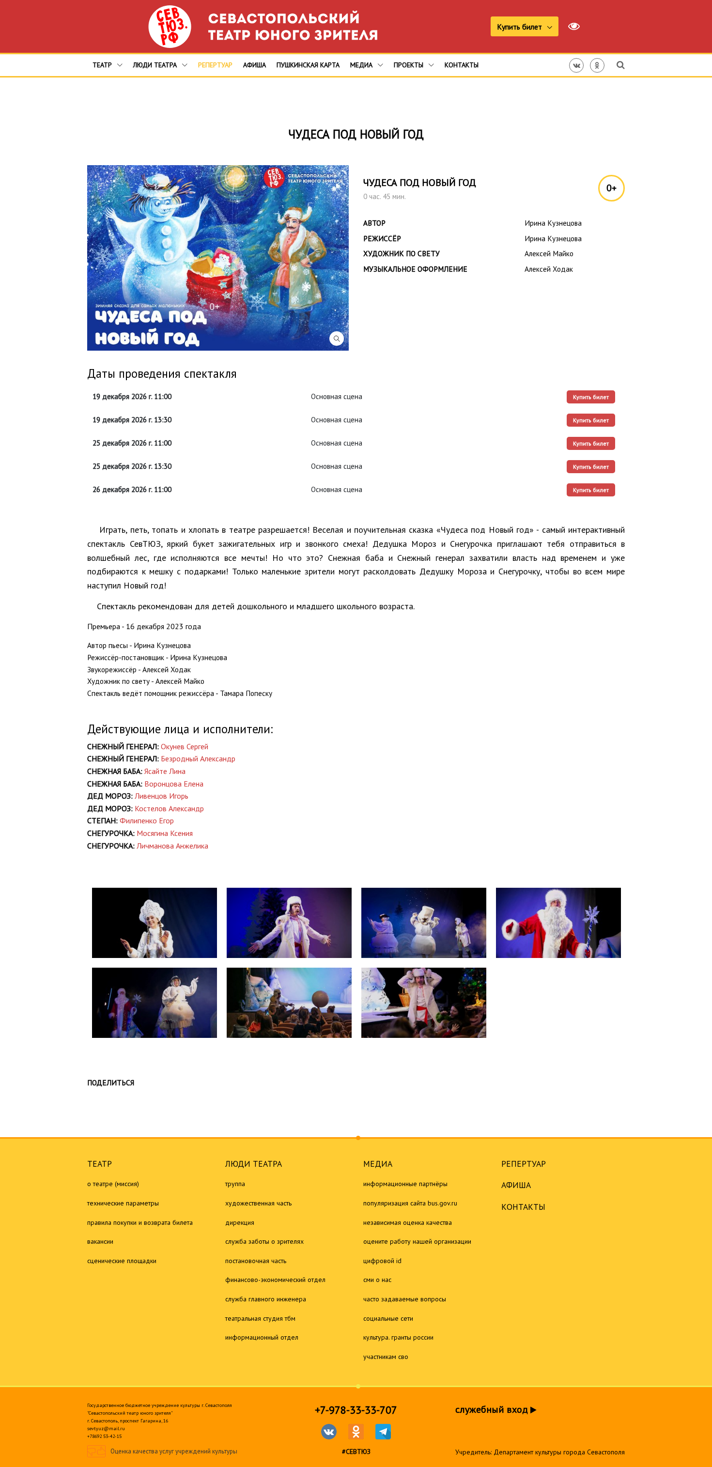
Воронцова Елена (173, 783)
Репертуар (215, 65)
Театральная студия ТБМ (260, 1318)
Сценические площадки (121, 1260)
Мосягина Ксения (165, 833)
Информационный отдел (261, 1337)
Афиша (254, 65)
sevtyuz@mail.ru (106, 1428)
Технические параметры (123, 1203)
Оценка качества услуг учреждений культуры (173, 1451)
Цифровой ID (382, 1260)
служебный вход (492, 1409)
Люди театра (156, 65)
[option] (154, 963)
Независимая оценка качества (407, 1222)
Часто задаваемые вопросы (404, 1299)
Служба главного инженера (265, 1299)
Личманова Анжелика (172, 845)
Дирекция (239, 1222)
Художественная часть (258, 1203)
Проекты (409, 65)
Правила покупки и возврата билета (140, 1222)
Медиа (362, 65)
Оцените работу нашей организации (417, 1241)
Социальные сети (388, 1318)
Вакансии (100, 1241)
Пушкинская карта (308, 65)
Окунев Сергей (184, 746)
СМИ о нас (377, 1279)
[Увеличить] (154, 923)
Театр (103, 65)
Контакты (462, 65)
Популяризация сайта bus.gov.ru (410, 1203)
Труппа (235, 1183)
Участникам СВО (385, 1356)
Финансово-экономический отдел (275, 1279)
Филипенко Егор (147, 820)
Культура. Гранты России (398, 1337)
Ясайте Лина (165, 771)
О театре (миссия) (113, 1183)
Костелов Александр (169, 808)
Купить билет (520, 26)
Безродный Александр (198, 758)
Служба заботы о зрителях (264, 1241)
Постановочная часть (255, 1260)
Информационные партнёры (405, 1183)
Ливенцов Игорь (161, 796)
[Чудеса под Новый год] (218, 257)
